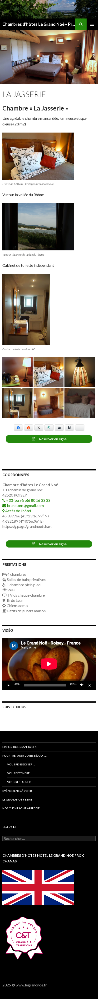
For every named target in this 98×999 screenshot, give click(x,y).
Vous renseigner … (21, 764)
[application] (49, 664)
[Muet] (81, 685)
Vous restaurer (19, 782)
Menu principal (92, 24)
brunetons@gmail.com (25, 505)
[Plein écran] (89, 685)
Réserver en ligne (52, 439)
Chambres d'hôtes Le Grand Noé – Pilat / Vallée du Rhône (38, 24)
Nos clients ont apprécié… (22, 808)
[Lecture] (8, 685)
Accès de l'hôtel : (19, 510)
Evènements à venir (17, 790)
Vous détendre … (19, 773)
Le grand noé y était (17, 799)
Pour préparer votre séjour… (24, 755)
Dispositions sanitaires (19, 747)
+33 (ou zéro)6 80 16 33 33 (27, 500)
